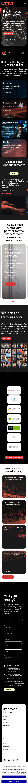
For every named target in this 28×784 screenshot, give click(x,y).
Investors (5, 743)
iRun (4, 719)
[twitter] (13, 760)
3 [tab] (13, 301)
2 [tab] (13, 301)
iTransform (6, 722)
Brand (4, 730)
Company (5, 733)
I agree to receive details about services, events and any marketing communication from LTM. (14, 676)
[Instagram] (17, 760)
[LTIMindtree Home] (7, 3)
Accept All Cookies (14, 781)
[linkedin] (4, 760)
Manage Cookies (14, 777)
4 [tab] (14, 301)
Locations (5, 739)
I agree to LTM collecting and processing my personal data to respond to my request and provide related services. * (14, 668)
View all (13, 173)
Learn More (7, 33)
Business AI (6, 725)
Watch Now (7, 39)
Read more (8, 495)
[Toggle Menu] (25, 3)
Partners (5, 749)
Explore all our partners (13, 457)
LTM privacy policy (19, 683)
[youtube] (8, 760)
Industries (5, 716)
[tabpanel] (14, 271)
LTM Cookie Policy (21, 773)
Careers (5, 736)
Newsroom (6, 746)
